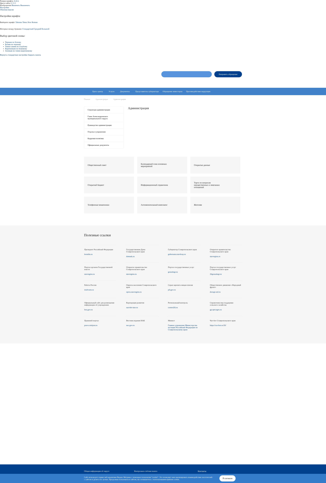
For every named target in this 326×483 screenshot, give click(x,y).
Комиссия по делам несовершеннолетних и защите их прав (110, 106)
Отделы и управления (97, 132)
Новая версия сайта (201, 64)
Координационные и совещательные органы (104, 99)
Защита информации (135, 99)
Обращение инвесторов (172, 91)
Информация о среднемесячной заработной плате (160, 106)
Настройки (4, 7)
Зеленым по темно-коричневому (18, 51)
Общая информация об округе (96, 471)
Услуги (111, 91)
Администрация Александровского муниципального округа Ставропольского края (116, 75)
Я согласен (227, 478)
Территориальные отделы (220, 82)
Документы (125, 91)
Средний (37, 29)
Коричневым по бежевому (16, 49)
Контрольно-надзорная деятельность (193, 99)
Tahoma (19, 22)
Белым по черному (13, 44)
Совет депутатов (181, 82)
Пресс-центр (97, 91)
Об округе (167, 82)
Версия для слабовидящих (232, 64)
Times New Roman (30, 22)
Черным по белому (13, 42)
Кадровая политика (96, 138)
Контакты (238, 82)
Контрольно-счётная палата (145, 471)
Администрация (199, 82)
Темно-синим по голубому (16, 46)
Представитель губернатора (147, 91)
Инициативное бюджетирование (161, 99)
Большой (45, 29)
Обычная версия (7, 10)
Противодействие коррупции (198, 91)
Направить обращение (228, 74)
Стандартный (27, 29)
